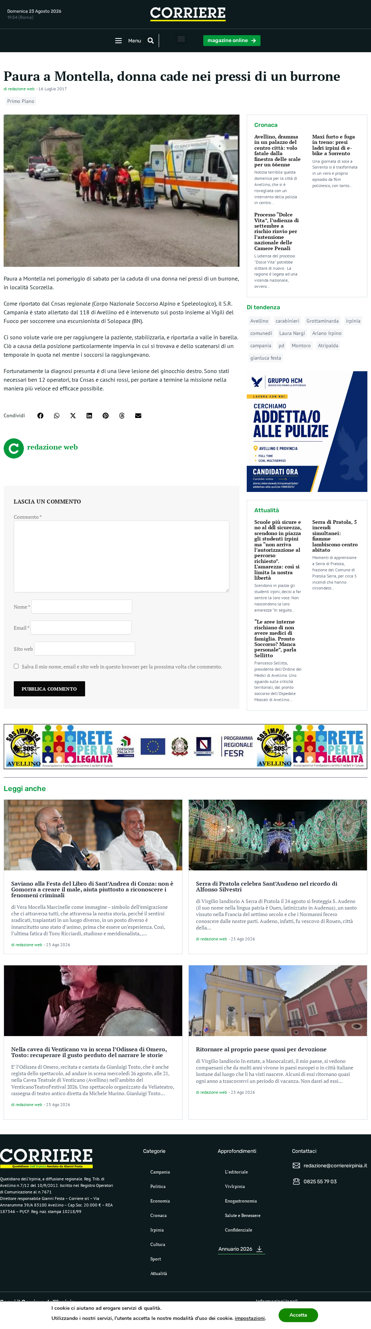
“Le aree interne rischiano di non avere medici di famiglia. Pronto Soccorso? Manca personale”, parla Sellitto (275, 638)
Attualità (158, 1273)
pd (281, 345)
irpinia (353, 320)
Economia (160, 1201)
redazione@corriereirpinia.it (335, 1166)
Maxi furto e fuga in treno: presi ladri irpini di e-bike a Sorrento (333, 145)
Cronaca (158, 1215)
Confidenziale (238, 1230)
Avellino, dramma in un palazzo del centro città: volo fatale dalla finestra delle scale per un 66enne (277, 150)
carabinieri (287, 320)
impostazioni (250, 1318)
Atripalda (328, 345)
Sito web (23, 648)
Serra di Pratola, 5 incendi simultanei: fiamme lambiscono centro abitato (335, 535)
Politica (158, 1186)
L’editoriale (236, 1172)
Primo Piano (20, 101)
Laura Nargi (292, 333)
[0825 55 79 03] (296, 1181)
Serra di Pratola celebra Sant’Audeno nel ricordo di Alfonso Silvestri (266, 886)
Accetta (298, 1315)
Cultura (157, 1244)
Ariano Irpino (327, 333)
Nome (22, 606)
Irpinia (157, 1230)
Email (21, 627)
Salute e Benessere (242, 1215)
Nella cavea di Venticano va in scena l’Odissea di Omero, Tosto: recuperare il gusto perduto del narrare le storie (89, 1052)
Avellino (259, 320)
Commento (28, 516)
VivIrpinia (235, 1186)
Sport (155, 1259)
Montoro (301, 345)
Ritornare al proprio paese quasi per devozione (261, 1049)
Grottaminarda (323, 320)
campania (260, 345)
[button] (150, 40)
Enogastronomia (241, 1201)
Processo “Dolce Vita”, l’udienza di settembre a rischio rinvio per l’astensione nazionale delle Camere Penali (276, 231)
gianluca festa (265, 357)
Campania (160, 1172)
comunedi (261, 333)
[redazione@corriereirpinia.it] (296, 1165)
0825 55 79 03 (320, 1182)
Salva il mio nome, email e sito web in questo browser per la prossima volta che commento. (122, 666)
